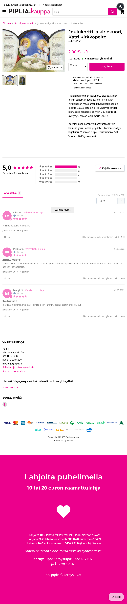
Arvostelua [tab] (10, 192)
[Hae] (112, 11)
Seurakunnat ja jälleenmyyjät (20, 4)
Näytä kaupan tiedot (82, 88)
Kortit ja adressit (24, 23)
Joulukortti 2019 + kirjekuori (15, 230)
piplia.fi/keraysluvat (66, 575)
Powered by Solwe (63, 440)
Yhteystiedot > (10, 387)
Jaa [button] (8, 237)
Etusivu (6, 23)
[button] (117, 237)
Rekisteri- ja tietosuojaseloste (18, 367)
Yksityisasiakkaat (52, 4)
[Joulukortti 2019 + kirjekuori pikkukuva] (10, 80)
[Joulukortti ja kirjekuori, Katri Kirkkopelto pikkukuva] (23, 80)
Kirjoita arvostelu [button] (111, 168)
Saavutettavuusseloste (14, 371)
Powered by (111, 194)
